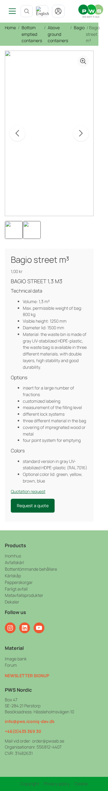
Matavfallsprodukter (24, 595)
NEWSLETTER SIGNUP (27, 675)
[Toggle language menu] (42, 11)
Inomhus (13, 556)
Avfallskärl (14, 562)
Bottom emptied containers (32, 34)
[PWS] (90, 11)
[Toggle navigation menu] (10, 11)
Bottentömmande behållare (31, 569)
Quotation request (28, 491)
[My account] (58, 11)
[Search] (27, 11)
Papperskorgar (19, 582)
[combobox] (42, 11)
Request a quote (33, 505)
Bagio (79, 27)
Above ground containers (58, 34)
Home (10, 27)
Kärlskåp (13, 576)
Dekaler (12, 602)
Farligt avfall (16, 589)
